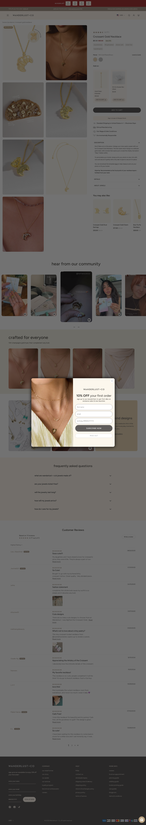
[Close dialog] (112, 381)
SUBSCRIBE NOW (93, 428)
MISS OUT (94, 436)
